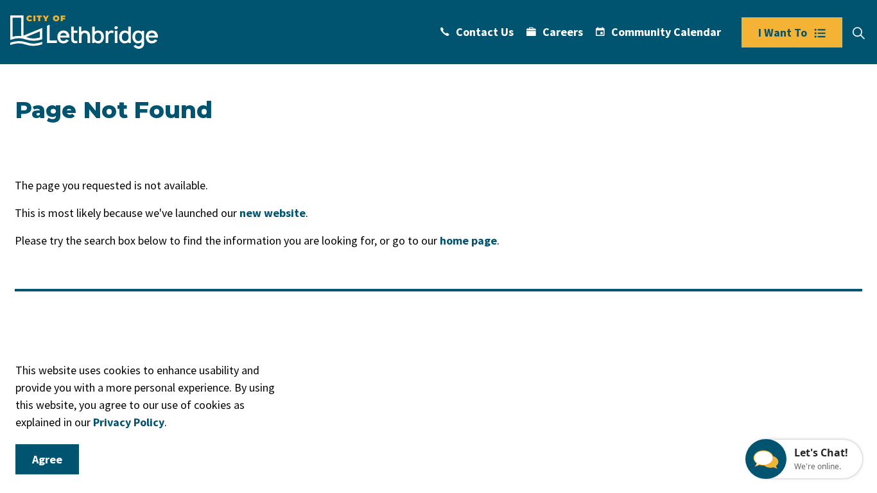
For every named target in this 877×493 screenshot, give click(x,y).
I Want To (782, 32)
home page (468, 240)
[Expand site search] (858, 33)
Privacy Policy (128, 422)
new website (272, 212)
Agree (47, 459)
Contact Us (485, 31)
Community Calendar (666, 31)
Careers (563, 31)
